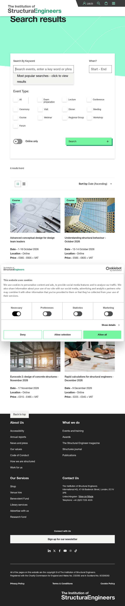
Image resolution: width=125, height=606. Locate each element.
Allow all (102, 334)
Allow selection (62, 334)
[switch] (47, 313)
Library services (18, 504)
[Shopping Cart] (106, 3)
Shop (13, 486)
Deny (23, 334)
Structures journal (72, 449)
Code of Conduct (19, 455)
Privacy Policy (17, 583)
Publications (69, 455)
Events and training (73, 430)
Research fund (18, 516)
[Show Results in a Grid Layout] (18, 184)
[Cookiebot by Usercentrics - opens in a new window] (108, 269)
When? (93, 61)
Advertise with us (19, 510)
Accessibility (17, 430)
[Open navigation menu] (113, 3)
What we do (71, 422)
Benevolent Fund (19, 498)
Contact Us (70, 478)
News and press (19, 442)
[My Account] (84, 3)
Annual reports (18, 436)
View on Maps (86, 496)
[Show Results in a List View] (24, 184)
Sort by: (83, 183)
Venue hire (16, 492)
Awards (66, 436)
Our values (16, 449)
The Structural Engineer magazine (81, 442)
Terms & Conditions (62, 583)
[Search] (98, 3)
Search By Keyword (24, 61)
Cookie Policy (108, 583)
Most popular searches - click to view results (42, 78)
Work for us (16, 467)
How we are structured (22, 461)
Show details (109, 325)
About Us (17, 422)
